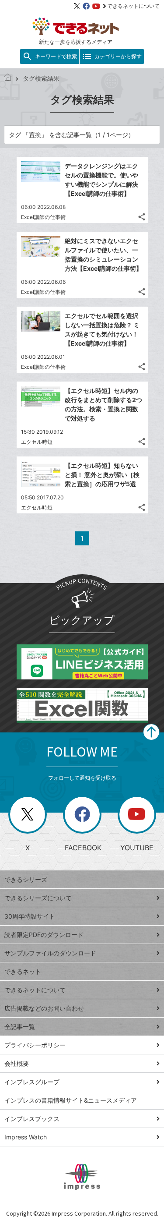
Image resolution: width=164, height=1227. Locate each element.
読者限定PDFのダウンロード (44, 934)
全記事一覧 (19, 1026)
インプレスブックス (31, 1118)
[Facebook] (86, 6)
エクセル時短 (36, 441)
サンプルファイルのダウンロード (50, 953)
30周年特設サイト (29, 916)
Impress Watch (25, 1137)
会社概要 (16, 1063)
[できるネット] (7, 78)
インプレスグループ (31, 1082)
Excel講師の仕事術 (43, 217)
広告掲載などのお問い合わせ (44, 1008)
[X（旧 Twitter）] (77, 6)
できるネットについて (133, 6)
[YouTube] (96, 6)
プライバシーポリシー (35, 1045)
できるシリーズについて (38, 898)
